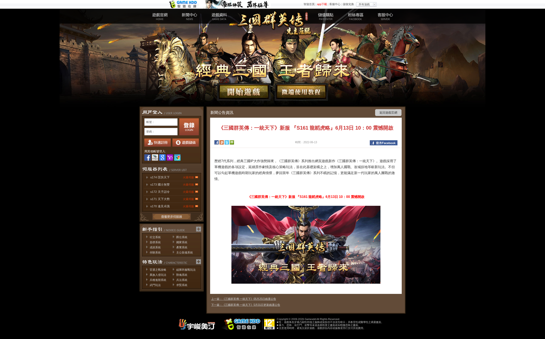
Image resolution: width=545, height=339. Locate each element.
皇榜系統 (155, 242)
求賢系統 (181, 285)
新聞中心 (189, 16)
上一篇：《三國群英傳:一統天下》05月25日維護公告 (243, 298)
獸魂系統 (181, 274)
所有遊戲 (364, 4)
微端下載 (301, 92)
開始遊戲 (243, 92)
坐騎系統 (155, 252)
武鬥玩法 (155, 285)
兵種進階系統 (158, 280)
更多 (171, 216)
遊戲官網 (160, 16)
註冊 (157, 143)
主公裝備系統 (184, 252)
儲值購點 (326, 16)
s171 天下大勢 (172, 199)
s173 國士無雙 (172, 184)
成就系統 (155, 247)
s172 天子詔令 (172, 191)
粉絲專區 (355, 16)
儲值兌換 (348, 4)
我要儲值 (185, 143)
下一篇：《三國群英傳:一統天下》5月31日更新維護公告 (245, 304)
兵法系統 (181, 280)
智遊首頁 (309, 4)
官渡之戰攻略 (158, 269)
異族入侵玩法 (158, 274)
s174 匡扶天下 (172, 177)
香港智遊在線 (183, 4)
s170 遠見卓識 (172, 206)
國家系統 (181, 242)
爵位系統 (181, 237)
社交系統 (155, 237)
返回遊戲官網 (388, 112)
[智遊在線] (242, 329)
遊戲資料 (219, 16)
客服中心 (334, 4)
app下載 (322, 4)
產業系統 (181, 247)
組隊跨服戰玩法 (186, 269)
